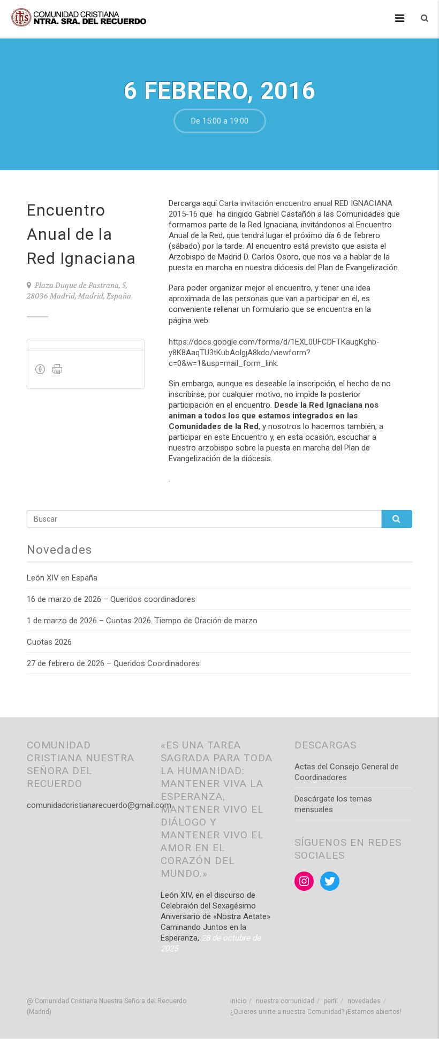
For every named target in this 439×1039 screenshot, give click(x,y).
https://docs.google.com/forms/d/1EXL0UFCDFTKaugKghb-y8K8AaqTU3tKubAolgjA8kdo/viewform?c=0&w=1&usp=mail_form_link (274, 352)
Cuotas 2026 (49, 642)
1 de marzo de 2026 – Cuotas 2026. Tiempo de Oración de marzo (142, 620)
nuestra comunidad (285, 1001)
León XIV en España (62, 578)
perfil (331, 1001)
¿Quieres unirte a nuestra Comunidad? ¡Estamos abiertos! (316, 1011)
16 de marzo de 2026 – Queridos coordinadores (111, 599)
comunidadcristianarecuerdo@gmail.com (99, 805)
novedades (364, 1001)
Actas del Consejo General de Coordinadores (346, 772)
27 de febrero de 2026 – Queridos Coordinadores (113, 663)
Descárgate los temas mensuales (333, 804)
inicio (238, 1001)
